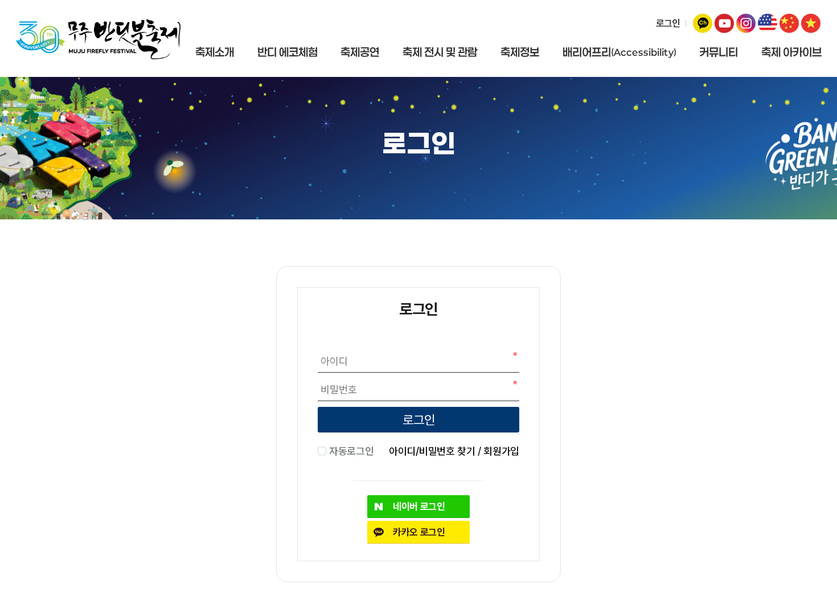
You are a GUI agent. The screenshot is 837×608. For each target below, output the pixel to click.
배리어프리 (619, 52)
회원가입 (501, 451)
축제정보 (519, 52)
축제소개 (214, 52)
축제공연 (359, 52)
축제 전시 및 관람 (440, 52)
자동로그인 (351, 451)
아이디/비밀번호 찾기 (432, 451)
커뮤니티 (718, 52)
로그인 (668, 23)
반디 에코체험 (287, 52)
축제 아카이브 (791, 52)
